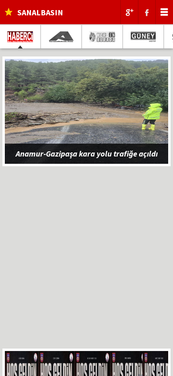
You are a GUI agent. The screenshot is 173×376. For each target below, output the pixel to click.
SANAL (40, 12)
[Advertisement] (86, 262)
